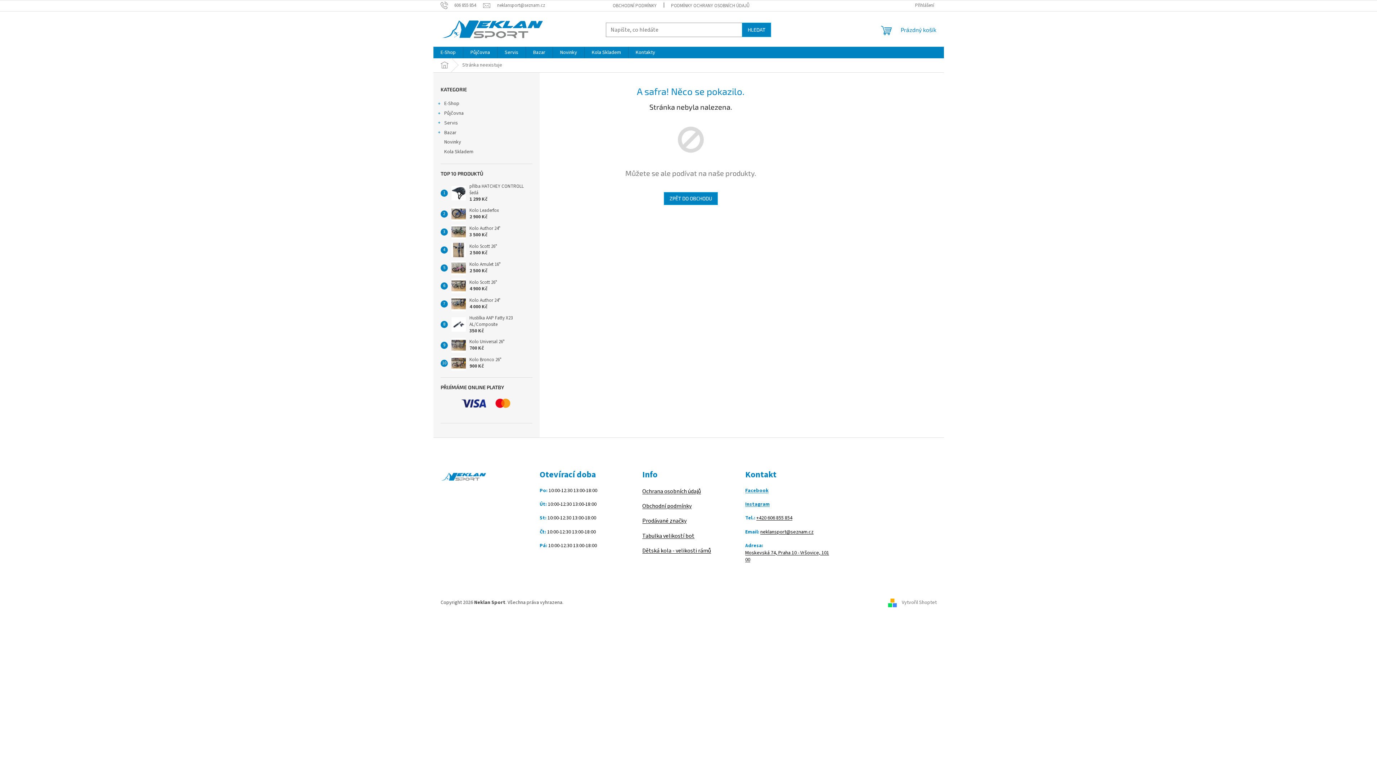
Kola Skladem (458, 151)
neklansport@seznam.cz (787, 532)
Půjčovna (454, 113)
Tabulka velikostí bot (668, 536)
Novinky (452, 142)
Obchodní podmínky (635, 6)
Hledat (756, 30)
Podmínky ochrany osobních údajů (710, 6)
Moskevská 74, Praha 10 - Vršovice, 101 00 (787, 556)
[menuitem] (448, 52)
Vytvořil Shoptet (919, 602)
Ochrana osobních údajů (671, 491)
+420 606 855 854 (774, 518)
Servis (451, 123)
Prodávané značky (664, 521)
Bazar (450, 132)
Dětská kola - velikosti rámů (676, 551)
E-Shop (451, 103)
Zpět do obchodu (691, 198)
